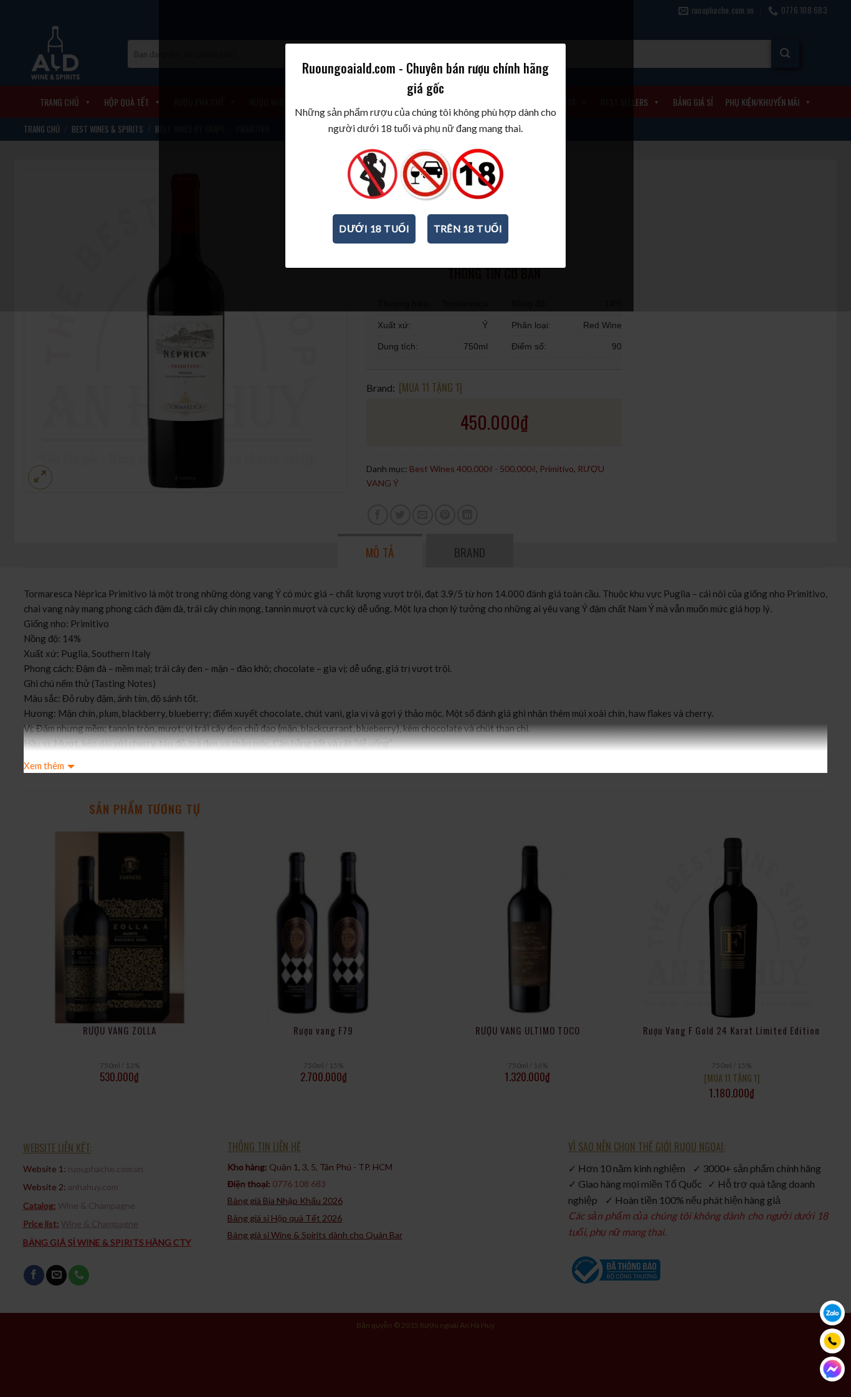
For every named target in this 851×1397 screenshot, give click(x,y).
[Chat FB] (832, 1369)
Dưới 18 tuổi (374, 228)
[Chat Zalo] (832, 1312)
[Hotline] (832, 1340)
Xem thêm (44, 765)
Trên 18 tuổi (468, 228)
